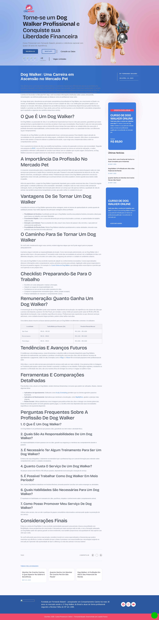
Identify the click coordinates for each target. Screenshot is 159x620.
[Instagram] (128, 604)
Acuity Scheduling (61, 392)
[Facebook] (123, 604)
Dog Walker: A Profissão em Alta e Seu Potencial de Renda (88, 574)
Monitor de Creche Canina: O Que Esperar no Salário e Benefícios (33, 574)
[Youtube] (133, 604)
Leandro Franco (102, 617)
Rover (68, 357)
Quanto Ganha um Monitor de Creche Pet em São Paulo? (61, 574)
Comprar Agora (115, 144)
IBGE (34, 148)
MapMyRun (79, 397)
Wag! (62, 357)
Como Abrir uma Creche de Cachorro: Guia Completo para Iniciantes (121, 160)
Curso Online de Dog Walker (60, 265)
